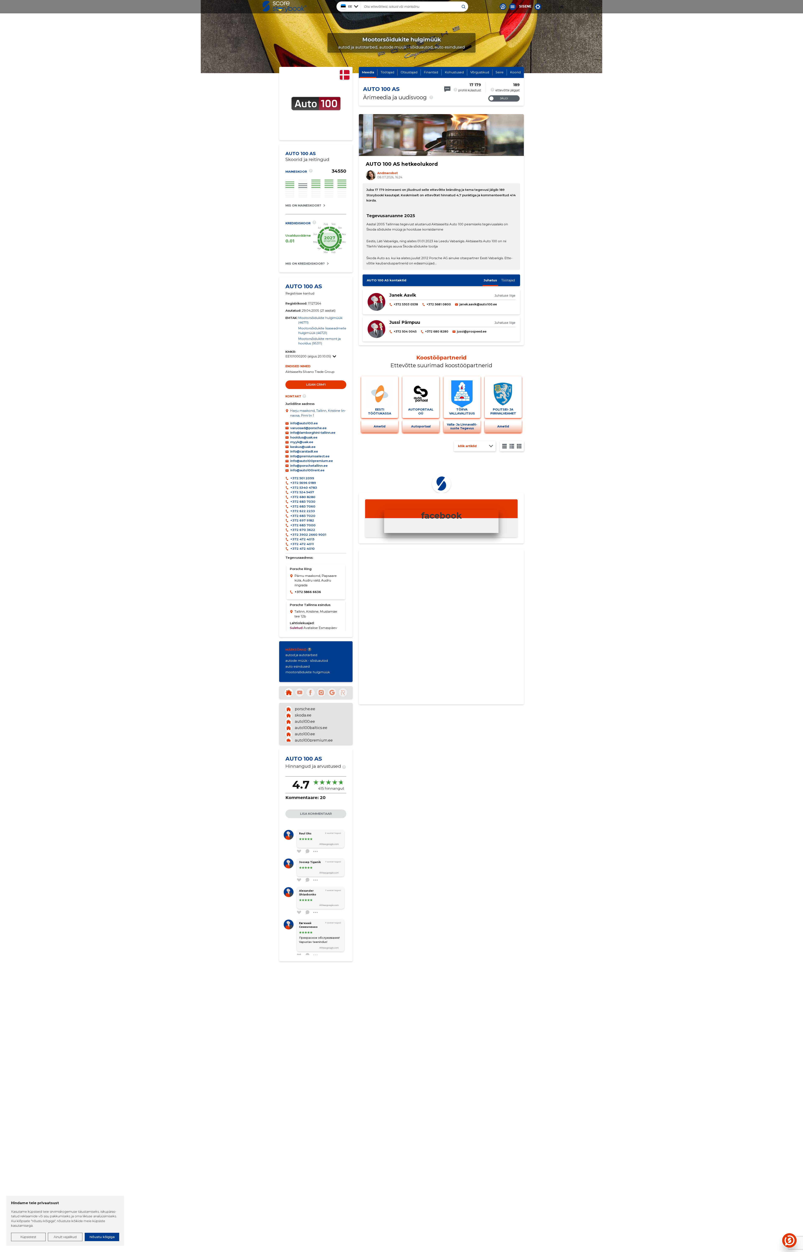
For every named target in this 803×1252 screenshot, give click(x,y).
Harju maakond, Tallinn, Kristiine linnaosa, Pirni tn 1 (318, 413)
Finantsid (431, 72)
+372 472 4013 (302, 539)
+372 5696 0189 (303, 483)
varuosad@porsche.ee (308, 428)
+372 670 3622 (302, 530)
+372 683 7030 (302, 502)
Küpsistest (28, 1237)
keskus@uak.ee (303, 447)
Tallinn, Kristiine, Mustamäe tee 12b (315, 613)
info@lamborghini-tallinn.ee (312, 433)
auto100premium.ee (314, 740)
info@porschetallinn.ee (309, 466)
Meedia (368, 72)
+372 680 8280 (302, 497)
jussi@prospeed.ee (471, 331)
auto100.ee (305, 721)
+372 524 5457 (302, 492)
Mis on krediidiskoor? (305, 263)
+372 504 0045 (405, 331)
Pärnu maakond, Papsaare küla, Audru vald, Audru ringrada (315, 580)
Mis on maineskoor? (303, 205)
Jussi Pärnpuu (404, 322)
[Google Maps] (287, 413)
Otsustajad (409, 72)
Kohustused (454, 72)
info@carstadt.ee (304, 451)
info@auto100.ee (304, 423)
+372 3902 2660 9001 (308, 535)
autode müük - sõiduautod (306, 661)
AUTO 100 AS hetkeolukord (402, 164)
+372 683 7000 (303, 525)
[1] (504, 446)
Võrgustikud (479, 72)
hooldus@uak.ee (303, 437)
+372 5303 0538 (406, 304)
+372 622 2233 (302, 511)
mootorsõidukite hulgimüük (307, 672)
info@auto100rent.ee (307, 470)
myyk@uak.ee (301, 442)
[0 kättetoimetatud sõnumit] (447, 89)
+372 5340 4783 (303, 488)
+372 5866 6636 (308, 592)
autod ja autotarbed (301, 655)
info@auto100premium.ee (311, 461)
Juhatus (490, 280)
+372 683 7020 (302, 516)
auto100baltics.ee (311, 727)
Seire (500, 72)
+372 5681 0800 (439, 304)
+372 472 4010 (302, 549)
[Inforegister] (343, 692)
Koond (515, 72)
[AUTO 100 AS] (315, 133)
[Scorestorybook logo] (284, 6)
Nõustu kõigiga (102, 1237)
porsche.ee (305, 709)
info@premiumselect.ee (310, 456)
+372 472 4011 (302, 544)
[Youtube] (299, 692)
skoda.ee (303, 715)
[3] (511, 446)
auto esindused (297, 666)
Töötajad (387, 72)
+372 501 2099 (302, 478)
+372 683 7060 (302, 506)
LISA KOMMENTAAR (316, 814)
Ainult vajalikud (65, 1237)
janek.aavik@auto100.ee (478, 304)
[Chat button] (503, 6)
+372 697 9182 (302, 520)
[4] (519, 446)
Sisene (525, 6)
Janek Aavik (402, 295)
